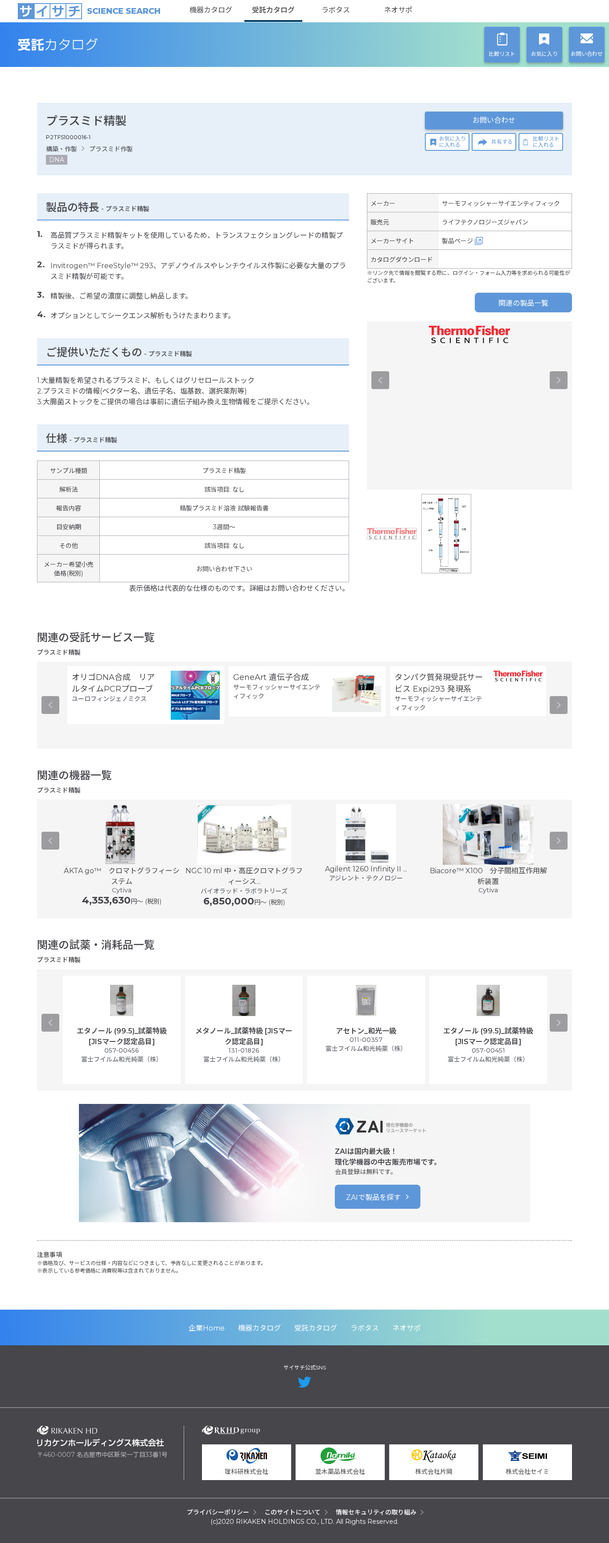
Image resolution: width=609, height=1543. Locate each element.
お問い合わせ (494, 120)
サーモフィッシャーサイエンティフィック (501, 203)
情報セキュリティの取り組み (376, 1512)
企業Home (207, 1328)
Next (559, 380)
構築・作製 (61, 149)
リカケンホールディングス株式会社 (100, 1436)
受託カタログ (273, 10)
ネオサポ (398, 10)
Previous (380, 380)
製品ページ (457, 241)
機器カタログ (210, 10)
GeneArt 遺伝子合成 (271, 677)
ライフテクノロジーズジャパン (485, 222)
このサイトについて (292, 1512)
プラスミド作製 (111, 149)
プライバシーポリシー (218, 1512)
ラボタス (335, 10)
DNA (56, 160)
